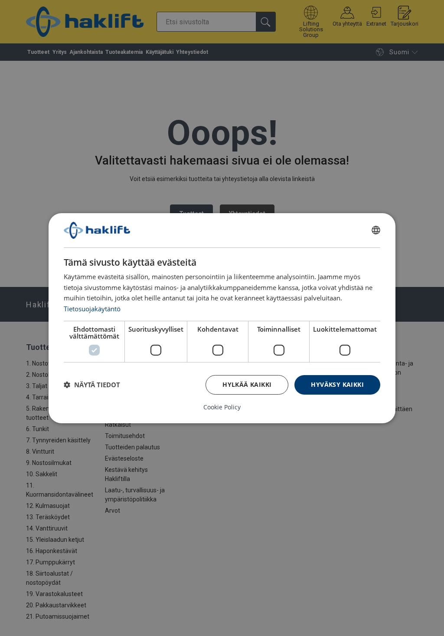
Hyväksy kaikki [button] (337, 384)
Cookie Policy (222, 407)
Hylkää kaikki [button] (246, 384)
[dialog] (222, 318)
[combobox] (376, 230)
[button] (92, 384)
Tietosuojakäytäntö (92, 308)
